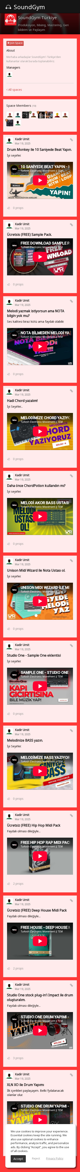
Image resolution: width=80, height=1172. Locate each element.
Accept (18, 1159)
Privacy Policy (54, 1158)
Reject (36, 1158)
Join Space (16, 43)
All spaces (14, 90)
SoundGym (28, 7)
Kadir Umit (22, 139)
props (18, 208)
